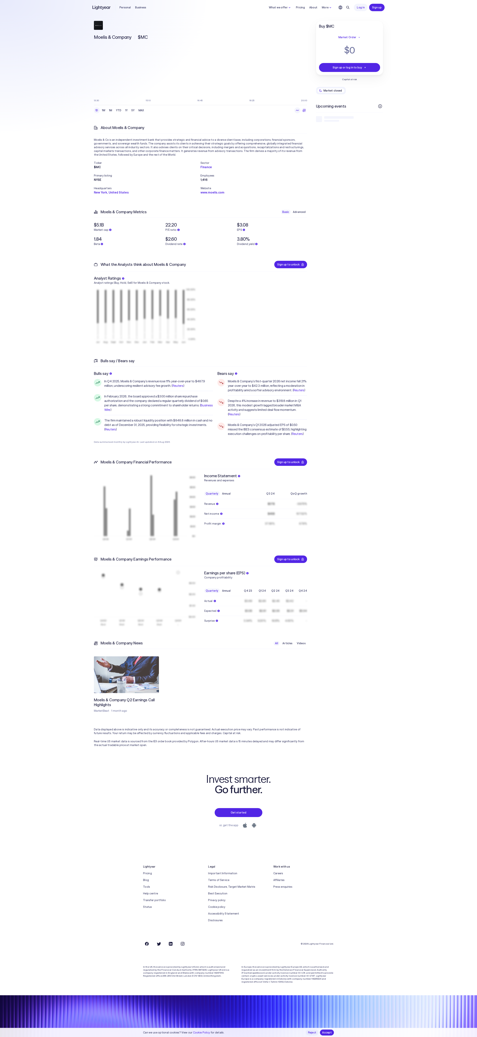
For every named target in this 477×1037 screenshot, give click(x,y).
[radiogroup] (120, 110)
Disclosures (215, 920)
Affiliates (279, 880)
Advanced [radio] (299, 212)
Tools (146, 886)
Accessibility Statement (223, 913)
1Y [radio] (126, 110)
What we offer (278, 7)
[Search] (348, 7)
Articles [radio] (287, 643)
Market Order (347, 37)
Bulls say (101, 373)
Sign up (377, 7)
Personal (125, 7)
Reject (312, 1032)
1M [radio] (110, 110)
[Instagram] (182, 944)
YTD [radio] (118, 110)
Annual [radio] (226, 493)
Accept (327, 1032)
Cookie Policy (201, 1032)
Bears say (225, 373)
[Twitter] (158, 944)
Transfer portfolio (154, 900)
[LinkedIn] (170, 944)
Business (140, 7)
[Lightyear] (101, 7)
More (325, 7)
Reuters (178, 386)
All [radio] (276, 643)
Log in (361, 7)
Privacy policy (216, 900)
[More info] (380, 106)
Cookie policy (216, 907)
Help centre (150, 893)
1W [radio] (103, 110)
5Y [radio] (133, 110)
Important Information (222, 873)
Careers (278, 873)
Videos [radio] (301, 643)
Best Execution (217, 893)
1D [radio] (96, 110)
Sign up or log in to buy (347, 67)
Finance (206, 167)
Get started (238, 812)
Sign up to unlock (288, 264)
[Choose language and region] (340, 7)
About (313, 7)
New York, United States (111, 192)
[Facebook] (147, 944)
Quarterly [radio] (212, 493)
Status (147, 907)
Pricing (300, 7)
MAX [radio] (141, 110)
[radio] (297, 110)
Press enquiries (282, 886)
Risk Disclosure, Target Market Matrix (231, 886)
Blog (146, 880)
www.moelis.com (212, 192)
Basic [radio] (285, 212)
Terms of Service (218, 880)
